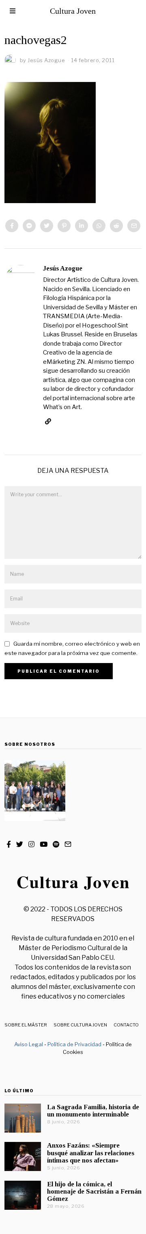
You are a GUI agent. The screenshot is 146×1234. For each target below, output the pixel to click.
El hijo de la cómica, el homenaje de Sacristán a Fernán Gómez (94, 1191)
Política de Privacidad (74, 1044)
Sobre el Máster (25, 1025)
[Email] (133, 225)
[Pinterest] (64, 225)
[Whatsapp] (98, 225)
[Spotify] (56, 844)
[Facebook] (11, 225)
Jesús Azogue (62, 268)
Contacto (126, 1025)
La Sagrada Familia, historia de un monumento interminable (93, 1110)
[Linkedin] (81, 225)
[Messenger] (29, 225)
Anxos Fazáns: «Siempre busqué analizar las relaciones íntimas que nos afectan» (90, 1153)
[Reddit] (116, 225)
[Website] (48, 421)
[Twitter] (46, 225)
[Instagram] (31, 844)
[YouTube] (43, 844)
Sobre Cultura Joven (80, 1025)
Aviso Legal (28, 1044)
